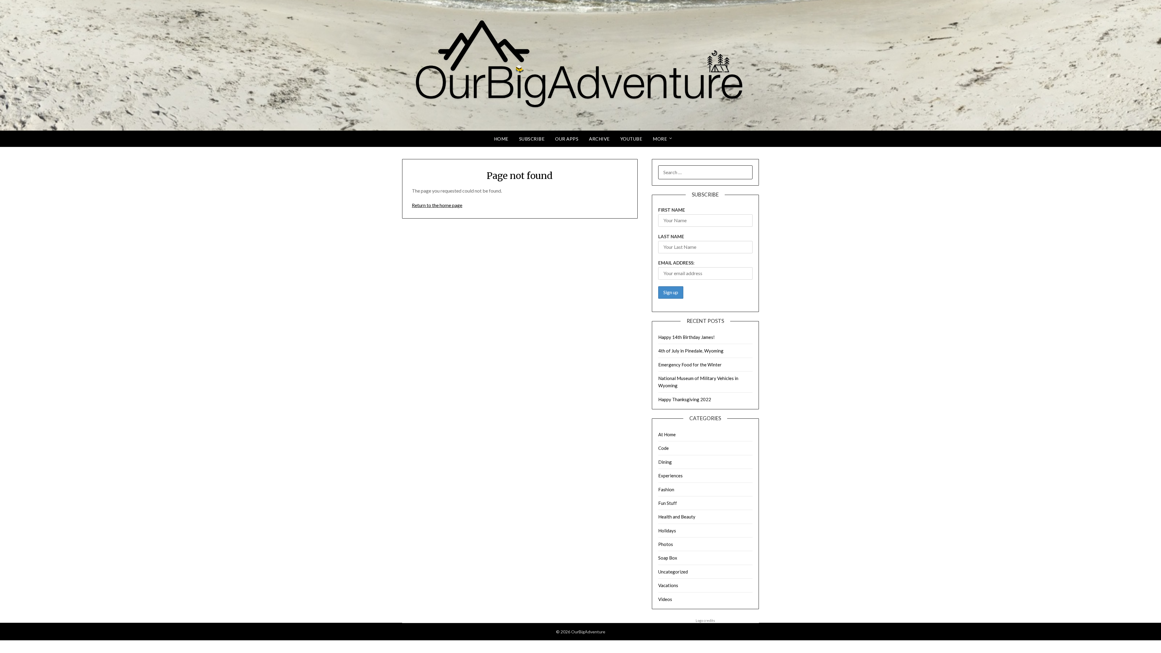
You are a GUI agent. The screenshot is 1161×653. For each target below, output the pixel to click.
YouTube (631, 138)
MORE (660, 138)
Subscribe (532, 138)
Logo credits (705, 620)
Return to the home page (437, 205)
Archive (599, 138)
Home (501, 138)
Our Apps (566, 138)
